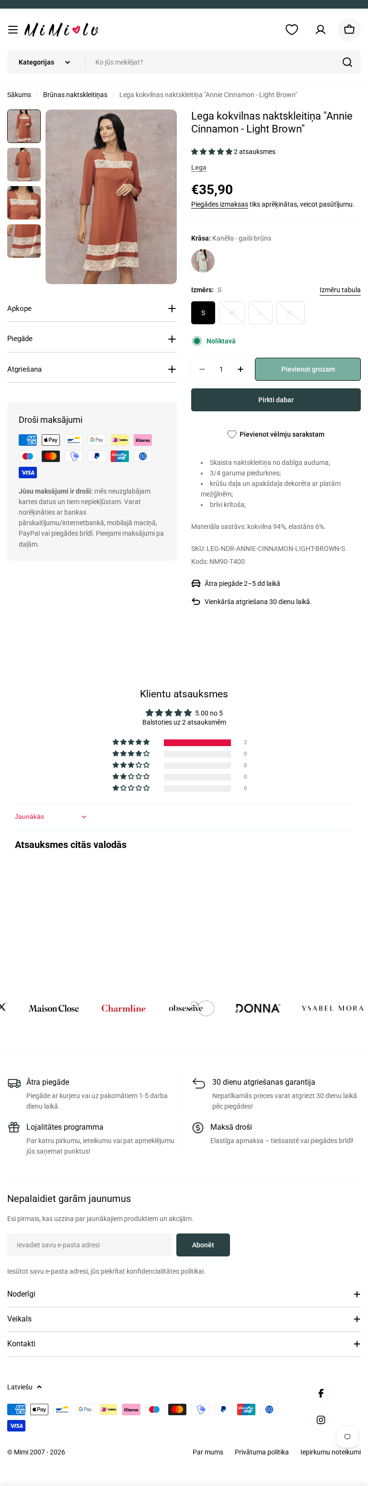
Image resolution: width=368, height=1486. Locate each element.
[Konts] (320, 29)
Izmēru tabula (340, 290)
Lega (199, 167)
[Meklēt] (347, 62)
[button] (212, 151)
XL (296, 316)
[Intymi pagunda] (33, 1008)
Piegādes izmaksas (219, 204)
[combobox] (184, 62)
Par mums (208, 1452)
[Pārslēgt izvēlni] (13, 29)
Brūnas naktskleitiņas (75, 95)
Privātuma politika (262, 1452)
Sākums (19, 95)
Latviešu (20, 1387)
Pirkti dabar (276, 400)
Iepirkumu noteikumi (330, 1452)
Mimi (22, 1452)
